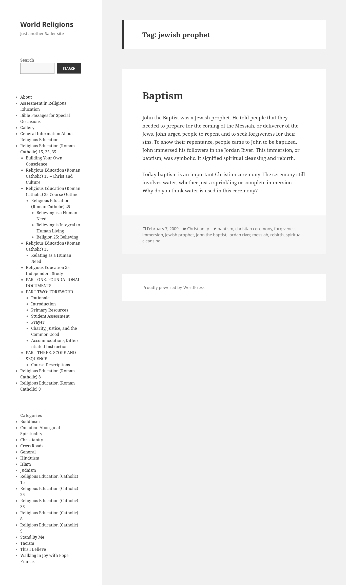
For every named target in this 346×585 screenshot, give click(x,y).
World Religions (46, 24)
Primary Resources (49, 310)
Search (27, 60)
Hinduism (29, 458)
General (28, 452)
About (26, 97)
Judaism (28, 470)
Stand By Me (32, 537)
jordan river (239, 234)
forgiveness (285, 228)
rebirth (277, 234)
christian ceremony (253, 228)
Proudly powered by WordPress (173, 287)
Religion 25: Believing (57, 237)
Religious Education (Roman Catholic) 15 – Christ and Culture (53, 176)
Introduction (43, 304)
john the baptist (211, 234)
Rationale (40, 298)
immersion (152, 234)
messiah (260, 234)
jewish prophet (179, 234)
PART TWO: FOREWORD (49, 292)
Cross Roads (31, 446)
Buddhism (30, 421)
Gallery (27, 127)
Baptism (162, 95)
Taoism (27, 543)
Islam (25, 464)
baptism (225, 228)
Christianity (31, 440)
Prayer (38, 322)
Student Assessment (50, 316)
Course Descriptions (50, 365)
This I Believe (33, 549)
